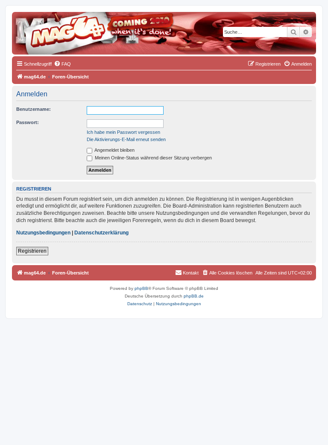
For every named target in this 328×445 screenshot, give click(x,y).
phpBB (141, 288)
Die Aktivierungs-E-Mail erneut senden (126, 139)
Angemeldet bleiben (114, 150)
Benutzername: (33, 109)
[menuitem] (62, 64)
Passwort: (27, 122)
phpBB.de (194, 296)
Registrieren (32, 251)
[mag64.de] (51, 27)
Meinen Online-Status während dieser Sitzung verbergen (153, 157)
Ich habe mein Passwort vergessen (123, 132)
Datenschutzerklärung (101, 233)
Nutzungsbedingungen (43, 233)
